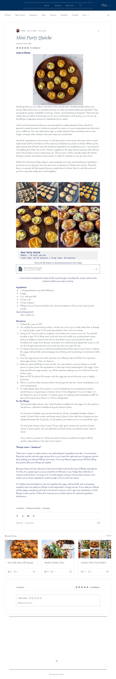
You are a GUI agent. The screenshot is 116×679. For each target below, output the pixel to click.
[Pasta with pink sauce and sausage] (21, 549)
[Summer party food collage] (94, 549)
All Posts (8, 15)
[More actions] (98, 30)
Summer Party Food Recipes (93, 562)
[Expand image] (26, 192)
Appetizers (33, 15)
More (85, 15)
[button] (108, 15)
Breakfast (64, 15)
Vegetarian (46, 508)
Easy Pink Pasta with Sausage (20, 562)
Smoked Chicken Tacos (54, 562)
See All (108, 536)
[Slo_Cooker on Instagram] (105, 5)
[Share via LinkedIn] (28, 516)
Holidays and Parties (33, 508)
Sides (44, 15)
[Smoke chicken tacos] (58, 549)
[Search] (80, 5)
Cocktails (75, 15)
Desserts (53, 15)
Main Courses (20, 15)
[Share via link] (34, 516)
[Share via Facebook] (17, 516)
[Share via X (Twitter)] (23, 516)
